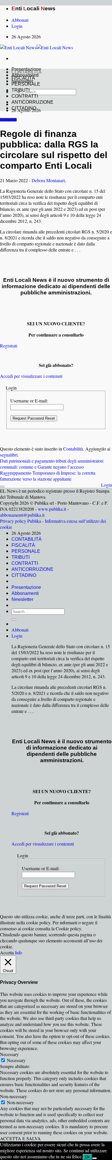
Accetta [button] (7, 952)
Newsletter (22, 599)
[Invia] (13, 619)
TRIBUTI (20, 90)
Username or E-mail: (29, 401)
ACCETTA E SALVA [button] (20, 1138)
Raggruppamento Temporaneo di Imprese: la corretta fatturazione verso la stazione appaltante (47, 476)
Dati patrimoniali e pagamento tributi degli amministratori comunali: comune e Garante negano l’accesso (51, 464)
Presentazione (26, 587)
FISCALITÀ (23, 78)
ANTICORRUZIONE (32, 102)
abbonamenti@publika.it (22, 515)
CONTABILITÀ (26, 72)
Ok (87, 1157)
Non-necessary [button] (13, 1096)
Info (18, 952)
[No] (94, 1158)
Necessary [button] (9, 1054)
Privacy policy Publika (20, 521)
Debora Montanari (48, 180)
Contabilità (8, 119)
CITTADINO (23, 108)
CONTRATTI (24, 96)
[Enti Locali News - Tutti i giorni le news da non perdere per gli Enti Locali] (36, 47)
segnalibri (9, 455)
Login (106, 485)
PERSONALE (25, 84)
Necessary (16, 1060)
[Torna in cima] (2, 486)
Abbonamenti (25, 593)
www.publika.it (52, 509)
